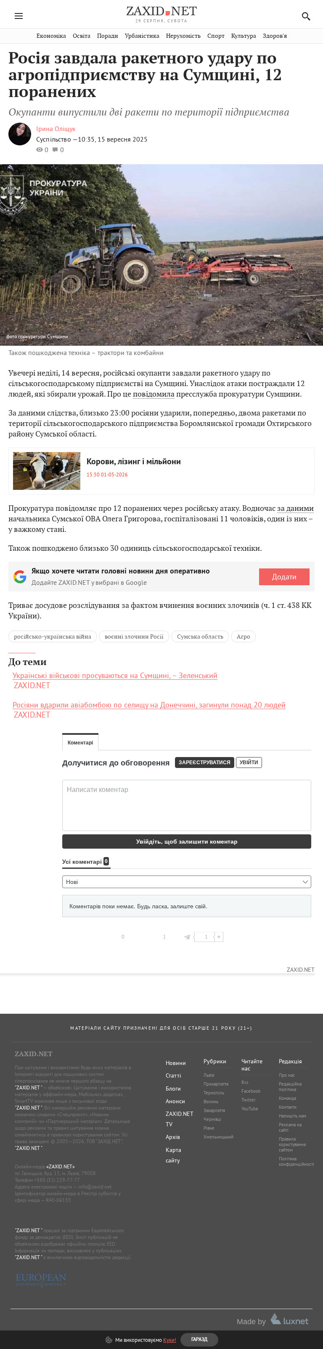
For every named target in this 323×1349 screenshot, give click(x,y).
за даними (295, 508)
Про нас (287, 1075)
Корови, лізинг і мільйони (134, 462)
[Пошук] (303, 16)
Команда (287, 1098)
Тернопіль (214, 1093)
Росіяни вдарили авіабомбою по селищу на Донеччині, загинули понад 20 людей (149, 705)
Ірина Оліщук (56, 128)
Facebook (250, 1091)
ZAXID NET (161, 11)
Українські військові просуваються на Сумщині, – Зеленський (115, 675)
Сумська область (200, 636)
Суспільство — (57, 139)
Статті (173, 1075)
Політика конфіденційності (296, 1161)
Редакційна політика (290, 1086)
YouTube (249, 1109)
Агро (243, 636)
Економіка (51, 35)
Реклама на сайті (290, 1127)
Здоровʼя (275, 35)
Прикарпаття (216, 1084)
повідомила (154, 394)
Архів (173, 1137)
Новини (176, 1063)
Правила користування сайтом (292, 1144)
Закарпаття (214, 1110)
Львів (209, 1075)
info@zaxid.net (94, 1186)
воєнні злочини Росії (134, 636)
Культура (243, 35)
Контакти (288, 1107)
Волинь (211, 1101)
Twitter (248, 1100)
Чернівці (212, 1119)
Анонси (175, 1101)
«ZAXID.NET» (60, 1166)
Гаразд (204, 80)
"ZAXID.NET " (28, 1087)
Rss (245, 1082)
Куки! (169, 1339)
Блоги (173, 1088)
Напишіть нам (292, 1116)
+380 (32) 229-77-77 (57, 1180)
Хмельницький (218, 1137)
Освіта (81, 35)
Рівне (209, 1128)
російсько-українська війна (52, 636)
